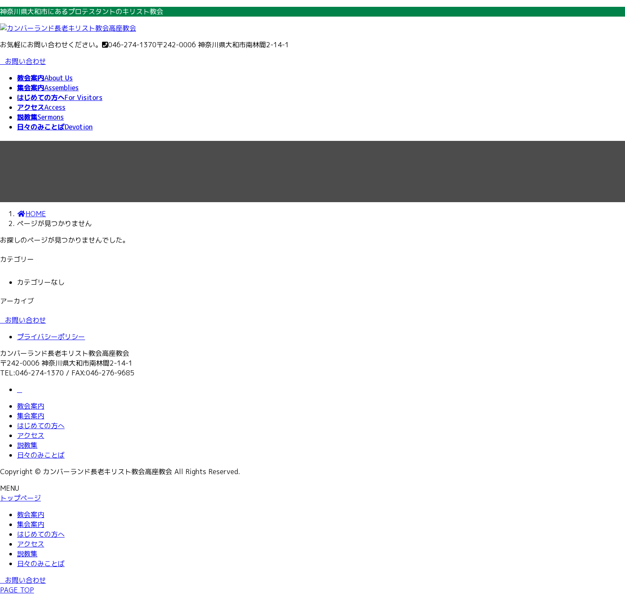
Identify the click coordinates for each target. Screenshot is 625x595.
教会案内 (30, 406)
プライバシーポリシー (51, 336)
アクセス (30, 435)
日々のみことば (41, 455)
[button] (312, 320)
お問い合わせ (25, 61)
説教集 (27, 445)
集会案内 (30, 416)
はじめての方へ (41, 425)
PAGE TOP (17, 590)
